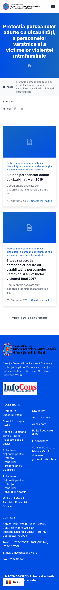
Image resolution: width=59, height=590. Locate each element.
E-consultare (40, 441)
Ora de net (38, 411)
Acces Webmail (41, 417)
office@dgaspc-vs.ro (24, 552)
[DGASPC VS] (21, 6)
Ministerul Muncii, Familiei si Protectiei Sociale (15, 502)
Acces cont (39, 424)
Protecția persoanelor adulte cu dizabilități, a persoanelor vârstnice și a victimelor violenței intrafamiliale (29, 166)
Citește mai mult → (41, 200)
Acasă (10, 86)
